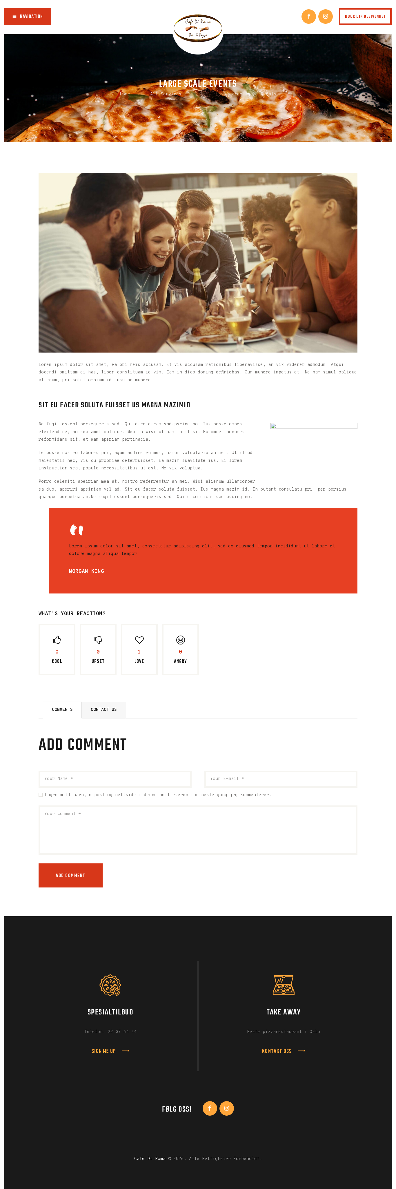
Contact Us (104, 710)
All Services (165, 94)
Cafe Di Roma (150, 1159)
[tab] (62, 710)
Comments (62, 710)
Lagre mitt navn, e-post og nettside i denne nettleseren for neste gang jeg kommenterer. (158, 795)
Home (125, 94)
